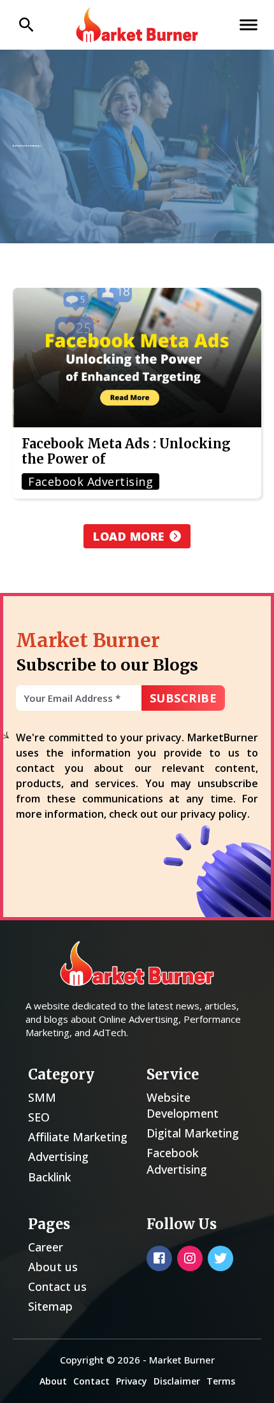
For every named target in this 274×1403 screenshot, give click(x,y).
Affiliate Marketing (77, 1136)
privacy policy (213, 814)
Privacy (131, 1381)
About (53, 1381)
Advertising (58, 1156)
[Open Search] (26, 25)
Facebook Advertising (177, 1160)
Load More (128, 536)
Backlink (49, 1177)
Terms (220, 1381)
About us (53, 1266)
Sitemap (50, 1306)
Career (45, 1247)
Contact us (57, 1286)
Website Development (183, 1105)
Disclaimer (177, 1381)
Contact (91, 1381)
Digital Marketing (193, 1133)
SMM (42, 1097)
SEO (39, 1117)
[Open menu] (248, 24)
